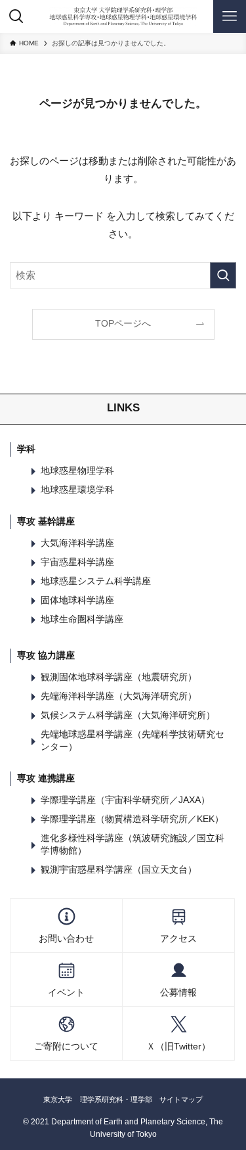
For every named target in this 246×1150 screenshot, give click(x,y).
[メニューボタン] (229, 16)
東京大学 (57, 1099)
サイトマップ (181, 1099)
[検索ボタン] (16, 16)
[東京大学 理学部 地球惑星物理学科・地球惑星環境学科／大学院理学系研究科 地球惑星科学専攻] (123, 16)
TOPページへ (123, 324)
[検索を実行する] (223, 275)
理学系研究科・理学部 (116, 1099)
